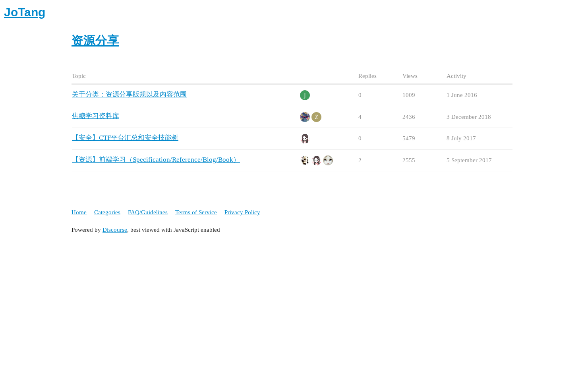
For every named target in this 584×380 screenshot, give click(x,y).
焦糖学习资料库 (95, 116)
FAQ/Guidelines (148, 212)
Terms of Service (196, 212)
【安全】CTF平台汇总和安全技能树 (125, 138)
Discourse (114, 230)
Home (79, 212)
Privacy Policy (242, 212)
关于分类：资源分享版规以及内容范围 (129, 94)
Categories (107, 212)
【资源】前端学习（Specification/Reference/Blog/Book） (156, 159)
